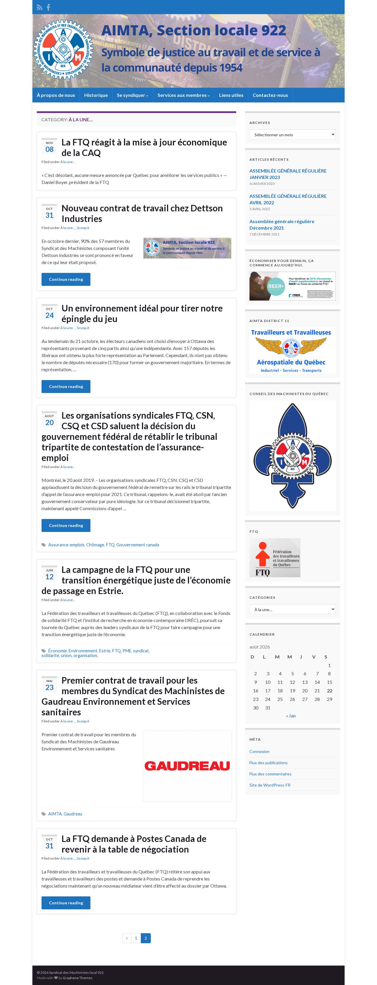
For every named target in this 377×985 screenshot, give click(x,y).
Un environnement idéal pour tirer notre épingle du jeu (142, 313)
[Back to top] (363, 971)
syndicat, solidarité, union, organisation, (96, 653)
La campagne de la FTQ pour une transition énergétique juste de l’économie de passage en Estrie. (136, 580)
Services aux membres (183, 95)
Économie (57, 650)
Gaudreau (73, 813)
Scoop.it (83, 227)
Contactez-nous (270, 95)
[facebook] (48, 6)
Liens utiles (231, 95)
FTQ (110, 544)
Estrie (104, 650)
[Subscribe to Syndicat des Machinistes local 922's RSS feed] (39, 6)
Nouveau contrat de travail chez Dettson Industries (142, 213)
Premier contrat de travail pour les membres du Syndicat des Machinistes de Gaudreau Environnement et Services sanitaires (133, 696)
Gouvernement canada (137, 544)
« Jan (291, 715)
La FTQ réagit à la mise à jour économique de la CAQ (144, 147)
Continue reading (66, 279)
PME (127, 650)
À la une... (67, 162)
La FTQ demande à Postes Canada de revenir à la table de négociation (134, 843)
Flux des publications (268, 762)
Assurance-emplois (66, 544)
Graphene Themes (77, 978)
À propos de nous (56, 95)
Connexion (259, 751)
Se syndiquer (131, 95)
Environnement (83, 650)
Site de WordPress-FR (269, 784)
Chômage (95, 544)
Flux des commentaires (270, 773)
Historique (96, 95)
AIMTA (55, 813)
